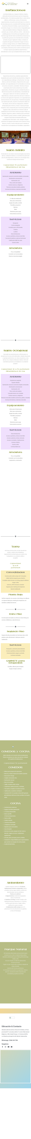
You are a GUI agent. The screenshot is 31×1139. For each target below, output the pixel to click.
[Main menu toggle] (27, 3)
